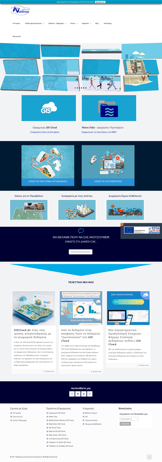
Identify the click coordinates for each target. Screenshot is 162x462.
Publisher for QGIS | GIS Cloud (60, 442)
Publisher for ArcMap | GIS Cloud (61, 446)
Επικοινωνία (18, 417)
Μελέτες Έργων (91, 413)
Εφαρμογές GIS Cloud (57, 413)
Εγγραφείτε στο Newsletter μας (134, 414)
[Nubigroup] (19, 10)
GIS (86, 417)
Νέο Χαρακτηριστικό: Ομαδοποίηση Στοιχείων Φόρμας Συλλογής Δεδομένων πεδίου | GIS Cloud (124, 337)
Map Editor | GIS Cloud (57, 424)
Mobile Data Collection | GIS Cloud (61, 420)
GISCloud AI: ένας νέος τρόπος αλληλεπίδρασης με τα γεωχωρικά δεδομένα (32, 334)
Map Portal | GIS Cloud (57, 431)
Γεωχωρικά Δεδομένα (93, 424)
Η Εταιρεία (17, 413)
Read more (50, 371)
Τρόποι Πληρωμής (20, 420)
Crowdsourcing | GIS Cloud (58, 439)
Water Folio (53, 417)
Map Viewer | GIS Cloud (57, 435)
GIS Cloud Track (55, 428)
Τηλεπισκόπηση (91, 420)
